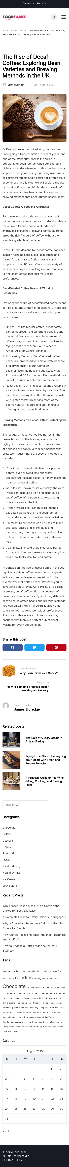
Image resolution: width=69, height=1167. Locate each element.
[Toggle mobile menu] (63, 17)
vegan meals (57, 1027)
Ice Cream (9, 879)
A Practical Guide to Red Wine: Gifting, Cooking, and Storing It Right (44, 781)
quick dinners (9, 1017)
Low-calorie (10, 885)
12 (24, 1088)
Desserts (8, 840)
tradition (20, 1027)
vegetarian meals (10, 1031)
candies (24, 977)
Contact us (28, 3)
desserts (34, 998)
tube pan (47, 1027)
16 (61, 1088)
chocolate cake (33, 987)
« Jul (6, 1131)
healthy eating (31, 1008)
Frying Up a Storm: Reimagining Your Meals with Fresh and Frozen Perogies (45, 760)
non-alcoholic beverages (14, 1012)
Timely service (9, 1027)
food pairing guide (24, 1003)
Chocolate (9, 827)
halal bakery (8, 1008)
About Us (41, 3)
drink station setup (47, 998)
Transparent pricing (33, 1027)
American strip (9, 971)
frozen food (38, 1003)
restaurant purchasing (26, 1017)
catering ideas (39, 979)
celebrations (53, 979)
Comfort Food (9, 993)
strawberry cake (34, 1022)
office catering (33, 1012)
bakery (19, 971)
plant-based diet (57, 1012)
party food (45, 1012)
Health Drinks (11, 872)
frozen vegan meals (53, 1003)
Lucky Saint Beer (46, 1008)
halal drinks (19, 1008)
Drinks (7, 847)
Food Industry (11, 866)
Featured (9, 48)
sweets (59, 1022)
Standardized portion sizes (15, 1022)
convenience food (47, 993)
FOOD (6, 860)
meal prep (59, 1008)
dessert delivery (21, 998)
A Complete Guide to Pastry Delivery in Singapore (34, 917)
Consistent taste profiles (27, 993)
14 (43, 1088)
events (12, 1003)
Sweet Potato (49, 1022)
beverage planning (31, 971)
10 (6, 1088)
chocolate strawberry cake (53, 987)
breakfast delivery (49, 971)
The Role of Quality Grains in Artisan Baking (43, 739)
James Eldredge (16, 84)
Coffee (7, 834)
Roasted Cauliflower (46, 1017)
